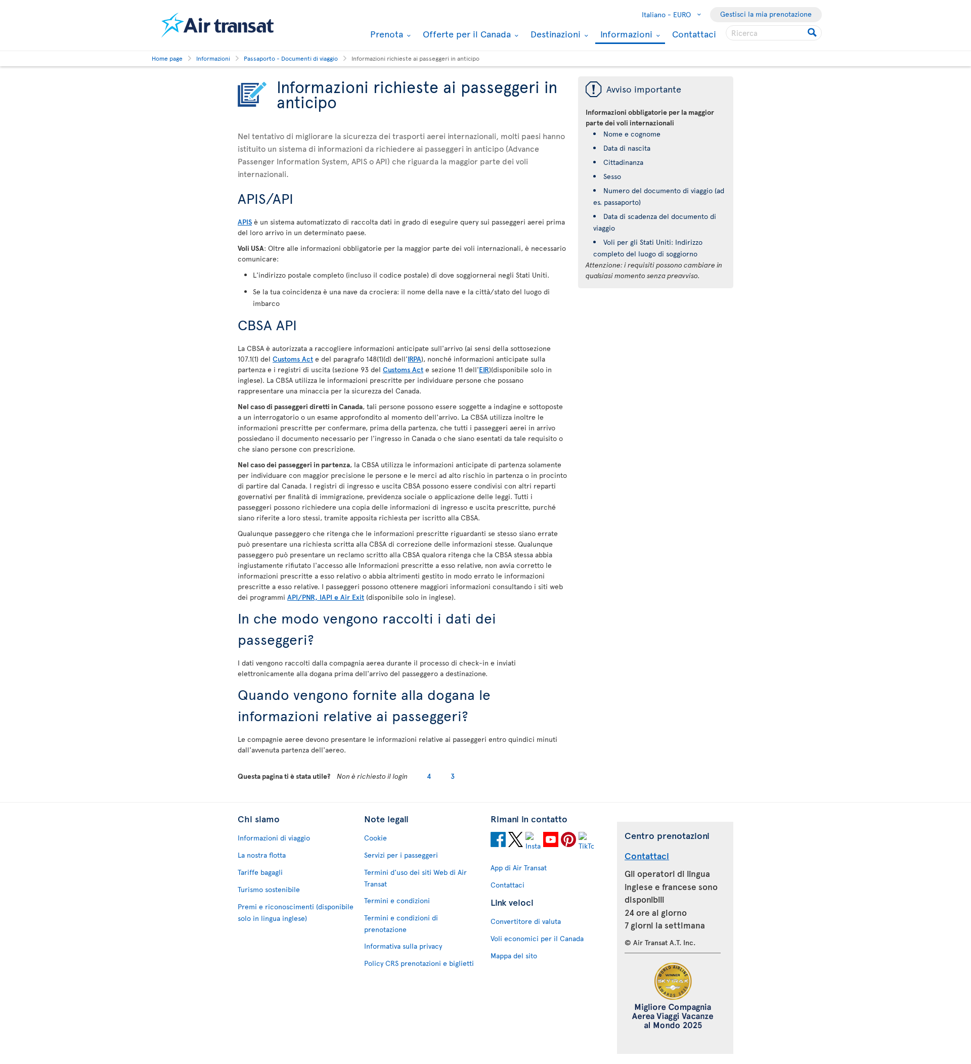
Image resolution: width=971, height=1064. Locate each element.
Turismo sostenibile (269, 889)
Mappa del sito (514, 955)
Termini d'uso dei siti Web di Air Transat (415, 878)
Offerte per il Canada (465, 33)
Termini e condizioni (397, 900)
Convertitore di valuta (526, 921)
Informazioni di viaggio (274, 838)
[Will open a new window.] (498, 841)
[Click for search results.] (813, 32)
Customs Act (293, 359)
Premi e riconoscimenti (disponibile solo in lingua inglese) (296, 912)
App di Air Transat (519, 867)
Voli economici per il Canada (537, 938)
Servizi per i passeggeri (401, 855)
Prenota (385, 33)
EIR (484, 369)
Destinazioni (554, 33)
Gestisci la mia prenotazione (766, 14)
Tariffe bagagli (260, 872)
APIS (245, 222)
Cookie (375, 838)
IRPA (414, 359)
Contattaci (694, 33)
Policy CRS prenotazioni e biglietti (419, 963)
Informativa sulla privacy (403, 946)
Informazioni (625, 34)
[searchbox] (774, 32)
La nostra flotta (262, 855)
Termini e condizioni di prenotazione (401, 923)
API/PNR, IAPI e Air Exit (325, 597)
